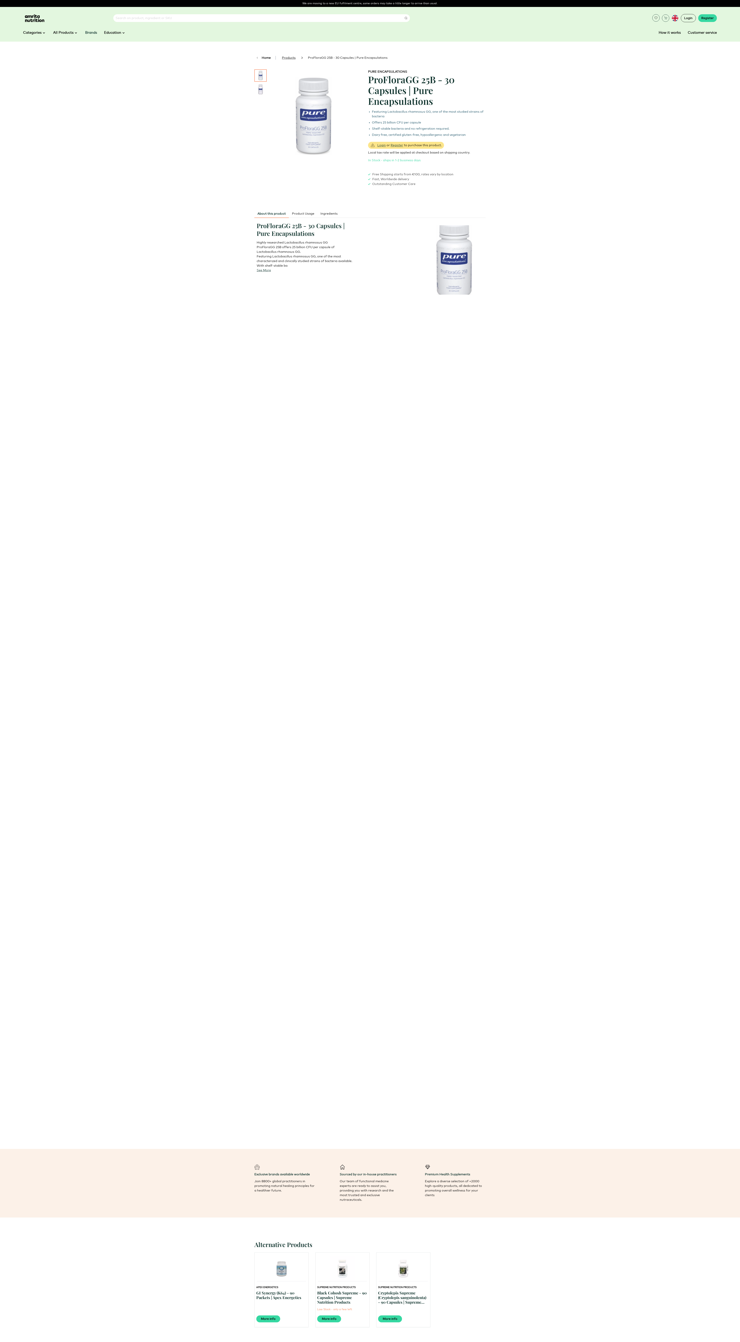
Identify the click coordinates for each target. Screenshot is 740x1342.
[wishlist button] (656, 18)
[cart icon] (665, 18)
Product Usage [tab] (303, 213)
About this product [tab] (271, 213)
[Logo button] (34, 18)
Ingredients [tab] (329, 213)
